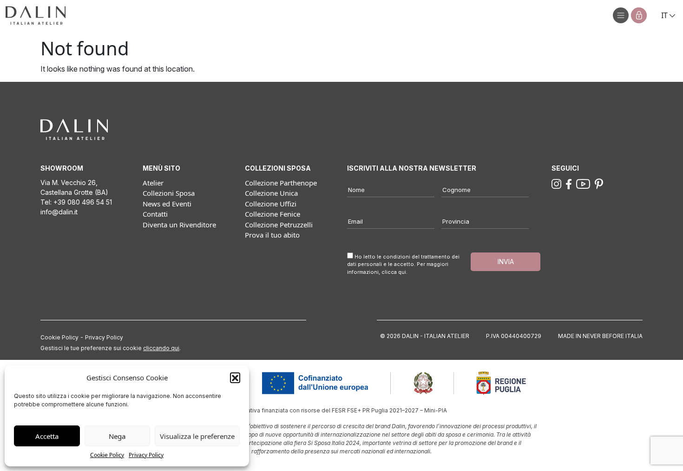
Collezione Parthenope (281, 182)
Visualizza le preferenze (197, 436)
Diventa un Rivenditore (179, 224)
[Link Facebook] (568, 183)
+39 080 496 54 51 (82, 202)
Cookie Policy (107, 455)
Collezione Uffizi (270, 203)
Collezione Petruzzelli (279, 224)
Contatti (155, 214)
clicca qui (393, 272)
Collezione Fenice (272, 214)
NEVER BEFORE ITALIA (613, 335)
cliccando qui (161, 348)
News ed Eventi (167, 203)
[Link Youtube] (583, 183)
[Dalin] (36, 15)
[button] (235, 377)
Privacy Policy (146, 455)
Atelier (153, 182)
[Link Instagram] (556, 183)
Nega (117, 436)
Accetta (47, 436)
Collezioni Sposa (169, 193)
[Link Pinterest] (599, 183)
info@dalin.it (59, 212)
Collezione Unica (271, 193)
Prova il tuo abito (272, 234)
